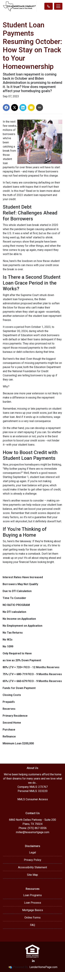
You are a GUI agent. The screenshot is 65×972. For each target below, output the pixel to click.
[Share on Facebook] (6, 107)
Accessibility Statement (32, 867)
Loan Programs (32, 895)
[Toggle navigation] (58, 6)
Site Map (32, 874)
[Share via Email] (31, 107)
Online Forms (32, 917)
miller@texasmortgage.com (32, 832)
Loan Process (32, 902)
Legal (32, 852)
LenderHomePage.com (43, 967)
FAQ (32, 925)
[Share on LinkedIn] (22, 107)
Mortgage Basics (32, 910)
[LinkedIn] (33, 961)
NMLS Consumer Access (32, 799)
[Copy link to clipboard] (39, 107)
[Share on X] (14, 107)
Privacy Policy (32, 860)
